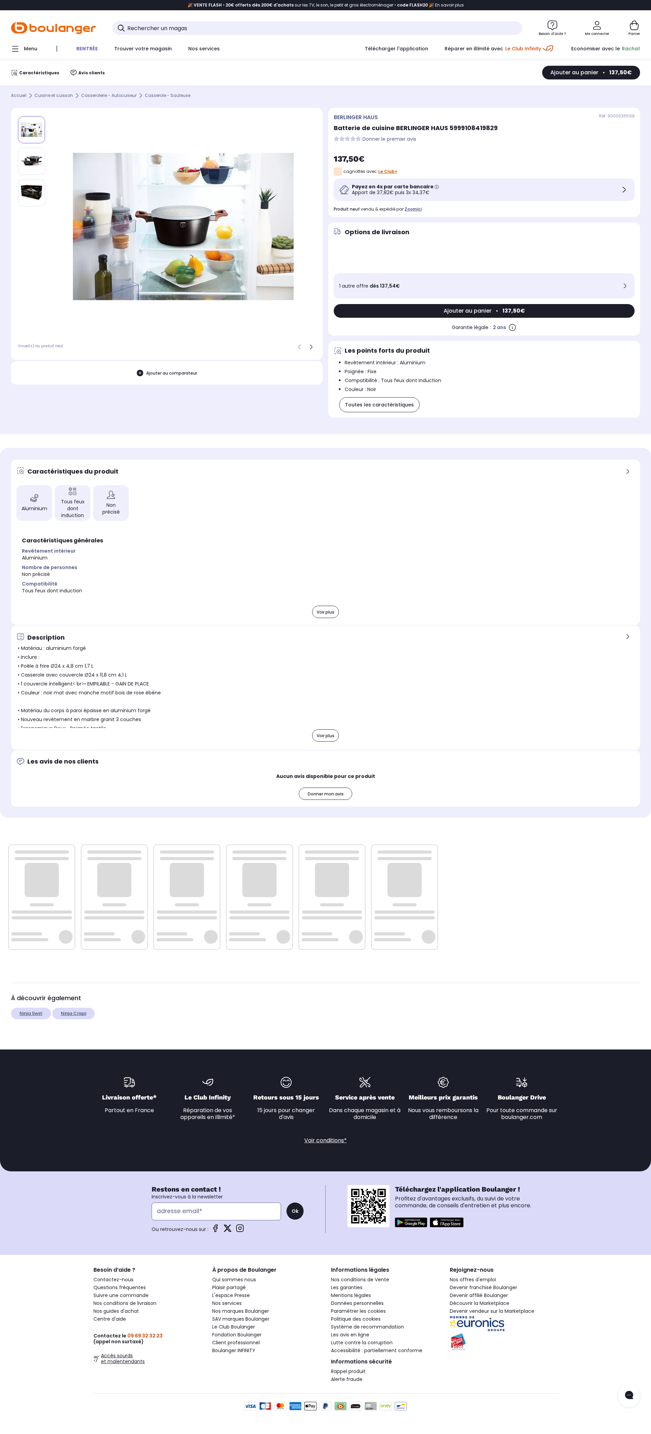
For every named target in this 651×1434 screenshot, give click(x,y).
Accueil (18, 96)
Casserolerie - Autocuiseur (109, 96)
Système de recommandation (367, 1326)
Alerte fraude (346, 1379)
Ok (295, 1211)
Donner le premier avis (389, 139)
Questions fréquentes (119, 1287)
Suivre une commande (121, 1295)
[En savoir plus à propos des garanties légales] (512, 327)
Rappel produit (348, 1371)
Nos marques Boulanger (240, 1311)
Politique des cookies (356, 1319)
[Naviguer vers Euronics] (504, 1323)
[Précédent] (299, 347)
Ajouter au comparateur (171, 373)
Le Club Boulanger (233, 1326)
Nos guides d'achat (116, 1311)
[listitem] (31, 161)
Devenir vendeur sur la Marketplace (492, 1311)
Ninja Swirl (31, 1013)
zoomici (413, 209)
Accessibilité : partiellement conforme (376, 1350)
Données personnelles (357, 1303)
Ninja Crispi (73, 1013)
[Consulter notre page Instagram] (240, 1230)
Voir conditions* (325, 1140)
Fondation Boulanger (236, 1334)
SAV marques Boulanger (240, 1319)
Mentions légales (351, 1295)
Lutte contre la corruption (362, 1342)
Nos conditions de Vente (360, 1279)
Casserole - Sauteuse (167, 96)
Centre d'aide (109, 1319)
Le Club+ (387, 171)
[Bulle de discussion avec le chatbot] (629, 1395)
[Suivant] (311, 347)
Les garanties (346, 1287)
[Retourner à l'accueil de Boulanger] (53, 28)
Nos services (227, 1303)
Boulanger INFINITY (233, 1350)
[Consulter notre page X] (228, 1230)
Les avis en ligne (350, 1334)
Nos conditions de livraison (124, 1303)
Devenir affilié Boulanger (479, 1295)
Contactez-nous (113, 1279)
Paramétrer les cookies (358, 1311)
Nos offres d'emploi (473, 1279)
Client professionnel (236, 1342)
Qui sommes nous (234, 1279)
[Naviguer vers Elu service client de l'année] (504, 1341)
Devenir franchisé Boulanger (483, 1287)
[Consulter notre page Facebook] (215, 1230)
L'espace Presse (231, 1295)
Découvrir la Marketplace (479, 1303)
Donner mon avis (326, 794)
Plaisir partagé (229, 1287)
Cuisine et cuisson (54, 96)
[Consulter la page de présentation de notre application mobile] (411, 1222)
